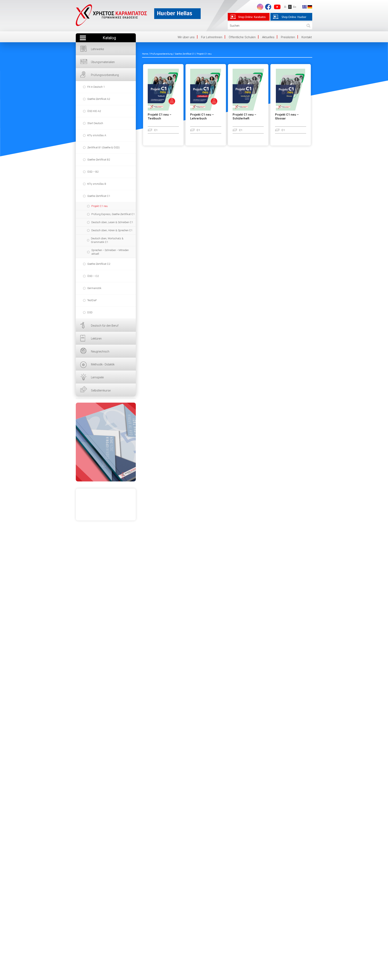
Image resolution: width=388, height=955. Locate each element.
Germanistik (94, 288)
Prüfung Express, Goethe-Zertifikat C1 (113, 214)
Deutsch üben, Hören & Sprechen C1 (111, 230)
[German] (309, 6)
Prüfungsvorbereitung (105, 75)
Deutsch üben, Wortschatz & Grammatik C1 (107, 240)
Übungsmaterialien (103, 62)
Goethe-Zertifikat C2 (98, 263)
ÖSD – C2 (93, 276)
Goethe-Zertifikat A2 (98, 98)
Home (145, 54)
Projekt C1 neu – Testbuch (159, 116)
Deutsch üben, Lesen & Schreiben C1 (112, 222)
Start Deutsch (95, 123)
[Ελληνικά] (304, 6)
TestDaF (92, 300)
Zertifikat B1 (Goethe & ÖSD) (103, 147)
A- (285, 6)
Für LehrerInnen (211, 37)
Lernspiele (97, 377)
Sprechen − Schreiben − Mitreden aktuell (110, 252)
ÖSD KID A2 (94, 111)
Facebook (268, 7)
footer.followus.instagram (260, 7)
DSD (90, 312)
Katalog (109, 38)
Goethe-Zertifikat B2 (98, 159)
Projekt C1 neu (99, 206)
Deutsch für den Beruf (104, 325)
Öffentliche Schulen (242, 37)
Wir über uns (186, 37)
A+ (294, 6)
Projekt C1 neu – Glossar (287, 116)
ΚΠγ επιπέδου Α (96, 135)
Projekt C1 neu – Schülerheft (244, 116)
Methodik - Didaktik (103, 364)
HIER (106, 442)
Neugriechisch (100, 351)
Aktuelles (268, 37)
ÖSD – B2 (92, 171)
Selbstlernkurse (101, 390)
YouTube (277, 7)
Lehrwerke (97, 49)
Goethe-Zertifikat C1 (98, 195)
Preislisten (288, 37)
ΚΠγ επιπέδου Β (96, 183)
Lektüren (96, 338)
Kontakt (307, 37)
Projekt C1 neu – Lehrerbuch (202, 116)
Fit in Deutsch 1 (96, 86)
